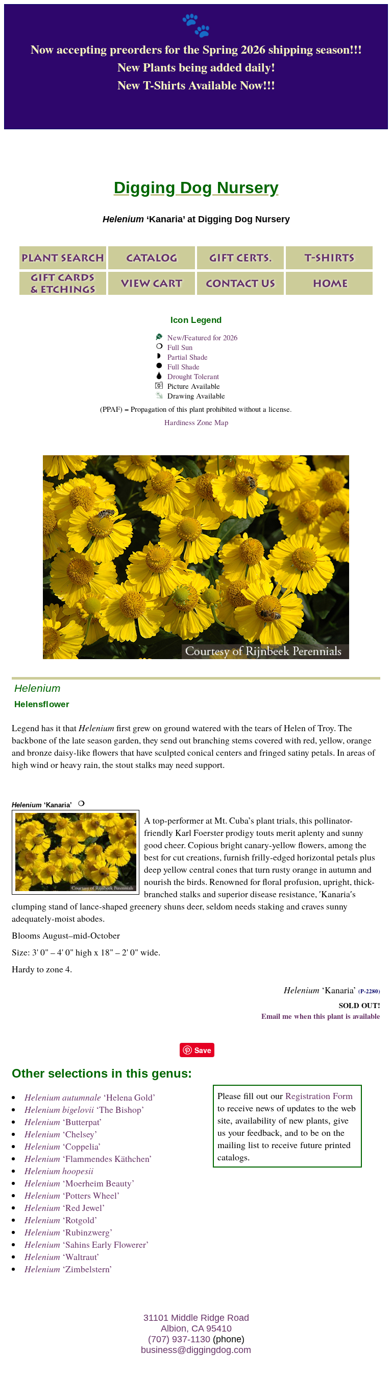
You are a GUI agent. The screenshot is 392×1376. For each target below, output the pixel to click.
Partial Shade (187, 357)
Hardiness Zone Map (196, 422)
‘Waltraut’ (62, 1256)
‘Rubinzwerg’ (68, 1232)
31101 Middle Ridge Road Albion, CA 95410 (196, 1323)
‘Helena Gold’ (90, 1097)
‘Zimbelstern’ (68, 1269)
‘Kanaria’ (42, 805)
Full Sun (179, 347)
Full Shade (183, 366)
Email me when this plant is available (320, 1016)
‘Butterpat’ (63, 1121)
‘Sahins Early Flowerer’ (86, 1244)
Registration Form (319, 1095)
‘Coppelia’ (62, 1146)
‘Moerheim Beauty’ (79, 1183)
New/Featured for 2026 (202, 337)
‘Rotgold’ (60, 1220)
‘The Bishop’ (84, 1109)
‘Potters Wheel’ (72, 1195)
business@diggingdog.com (196, 1350)
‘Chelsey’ (60, 1134)
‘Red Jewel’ (64, 1207)
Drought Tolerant (193, 376)
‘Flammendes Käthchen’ (88, 1158)
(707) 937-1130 (179, 1339)
